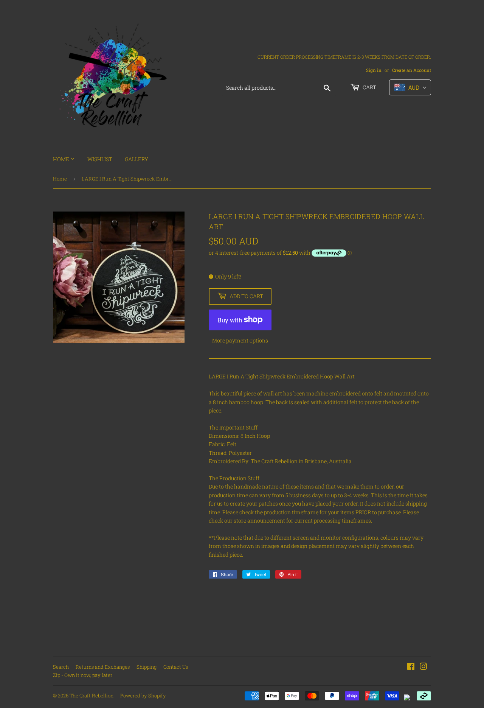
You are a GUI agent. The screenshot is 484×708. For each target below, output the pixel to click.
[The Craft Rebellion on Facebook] (411, 667)
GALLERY (136, 159)
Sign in (374, 70)
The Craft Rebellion (91, 695)
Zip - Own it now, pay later (82, 675)
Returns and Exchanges (103, 666)
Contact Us (175, 666)
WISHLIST (99, 159)
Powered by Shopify (143, 695)
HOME (61, 159)
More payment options (240, 340)
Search (61, 666)
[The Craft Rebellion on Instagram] (423, 667)
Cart (368, 87)
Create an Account (411, 70)
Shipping (147, 666)
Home (60, 178)
